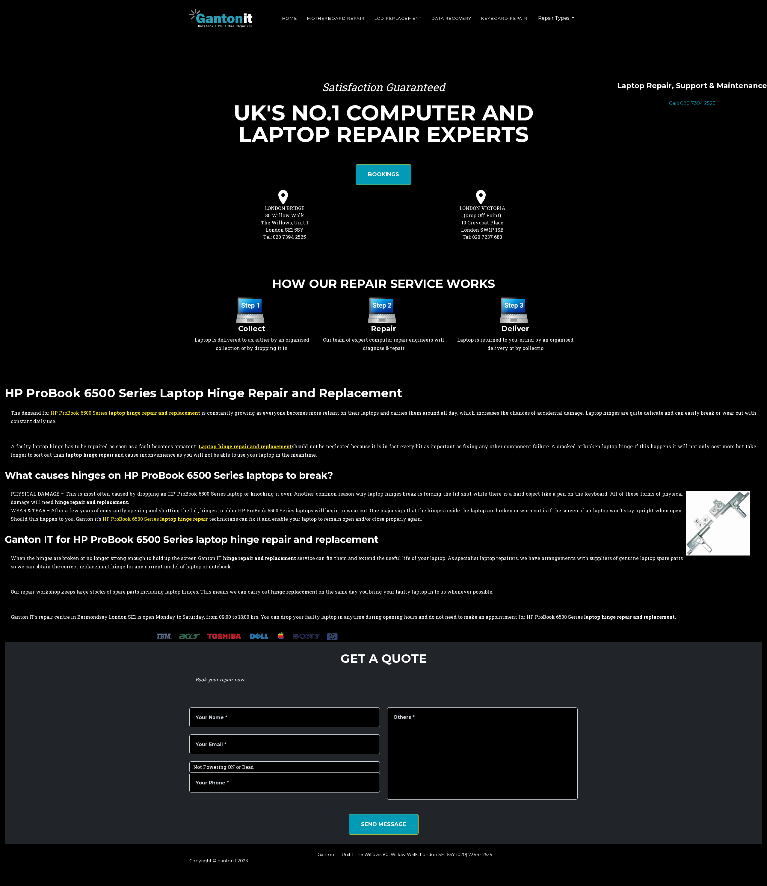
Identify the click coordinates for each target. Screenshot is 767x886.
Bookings (383, 174)
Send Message (383, 824)
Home (289, 18)
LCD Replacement (398, 18)
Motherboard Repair (336, 18)
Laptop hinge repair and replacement (245, 446)
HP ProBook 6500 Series (125, 413)
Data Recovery (451, 18)
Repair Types (554, 18)
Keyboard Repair (504, 18)
